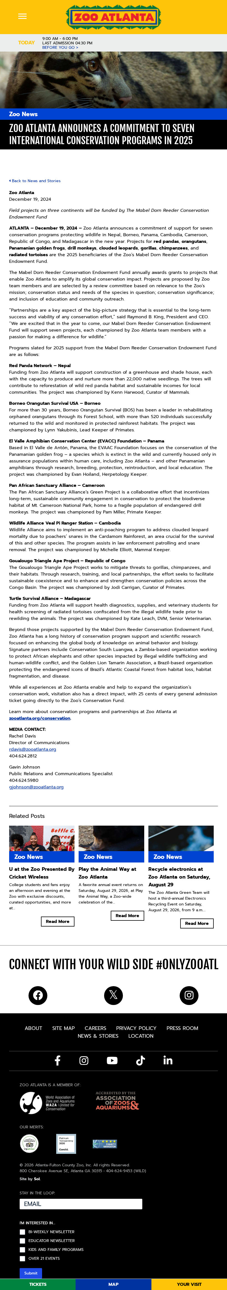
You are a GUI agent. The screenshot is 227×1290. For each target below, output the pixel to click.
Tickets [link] (38, 1284)
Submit (30, 1273)
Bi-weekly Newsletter (51, 1232)
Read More (57, 921)
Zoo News (23, 114)
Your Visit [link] (189, 1284)
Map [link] (113, 1284)
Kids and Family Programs (56, 1250)
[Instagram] (83, 1061)
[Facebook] (58, 1061)
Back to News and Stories (36, 181)
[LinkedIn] (168, 1061)
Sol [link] (37, 1179)
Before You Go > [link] (60, 47)
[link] (113, 16)
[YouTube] (112, 1061)
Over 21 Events (44, 1259)
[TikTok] (140, 1061)
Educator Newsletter (52, 1241)
